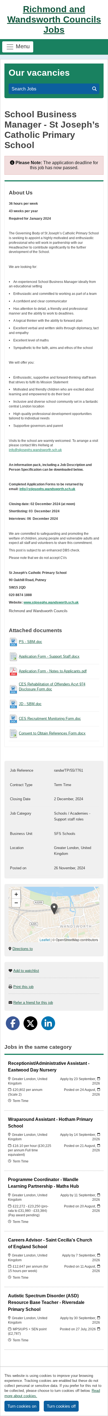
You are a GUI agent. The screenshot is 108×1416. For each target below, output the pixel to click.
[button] (54, 909)
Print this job (23, 987)
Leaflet (45, 939)
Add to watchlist (26, 971)
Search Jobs (25, 89)
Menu (22, 46)
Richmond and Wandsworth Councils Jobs (54, 19)
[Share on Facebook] (13, 1023)
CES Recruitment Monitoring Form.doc (50, 718)
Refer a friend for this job (33, 1002)
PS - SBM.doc (30, 642)
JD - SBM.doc (30, 704)
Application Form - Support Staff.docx (49, 656)
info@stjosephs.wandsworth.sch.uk (35, 450)
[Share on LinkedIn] (48, 1023)
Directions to (22, 949)
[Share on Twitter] (30, 1023)
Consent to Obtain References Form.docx (52, 733)
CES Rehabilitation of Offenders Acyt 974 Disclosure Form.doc (52, 686)
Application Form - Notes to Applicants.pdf (53, 671)
